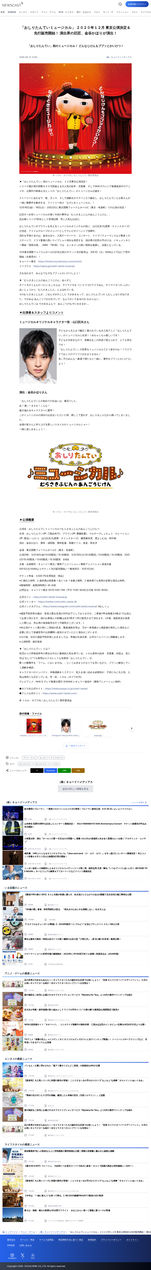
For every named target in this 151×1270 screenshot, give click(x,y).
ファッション (122, 12)
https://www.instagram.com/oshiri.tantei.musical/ (70, 606)
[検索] (120, 4)
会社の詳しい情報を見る (75, 788)
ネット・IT (108, 12)
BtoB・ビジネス (66, 12)
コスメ (135, 12)
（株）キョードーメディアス (118, 57)
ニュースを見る (138, 802)
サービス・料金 (27, 1239)
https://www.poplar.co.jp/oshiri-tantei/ (66, 688)
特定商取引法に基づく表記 (70, 1239)
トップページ (11, 1232)
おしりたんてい (25, 764)
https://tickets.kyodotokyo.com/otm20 (60, 261)
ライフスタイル (57, 758)
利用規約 (92, 1239)
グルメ (97, 12)
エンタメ (23, 12)
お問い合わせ (25, 1245)
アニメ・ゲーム (48, 12)
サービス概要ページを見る (129, 1263)
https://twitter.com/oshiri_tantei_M (57, 601)
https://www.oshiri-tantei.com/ (60, 693)
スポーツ (34, 12)
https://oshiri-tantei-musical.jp (50, 596)
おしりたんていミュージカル (47, 764)
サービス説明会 (46, 1239)
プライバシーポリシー (111, 1239)
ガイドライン (132, 1239)
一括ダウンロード (77, 745)
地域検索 (12, 12)
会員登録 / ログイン (137, 4)
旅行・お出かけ (84, 12)
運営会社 (11, 1239)
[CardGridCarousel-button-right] (132, 728)
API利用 (11, 1245)
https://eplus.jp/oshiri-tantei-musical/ (54, 266)
